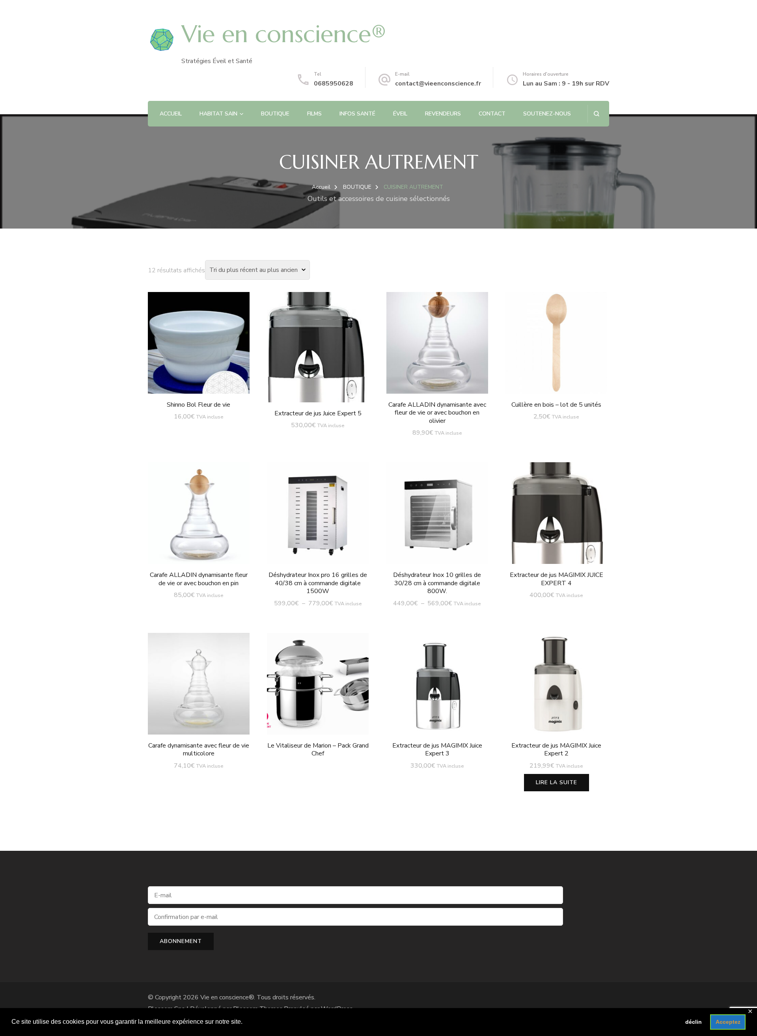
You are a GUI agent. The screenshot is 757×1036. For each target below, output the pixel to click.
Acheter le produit (318, 679)
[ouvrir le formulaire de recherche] (596, 114)
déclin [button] (693, 1022)
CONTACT (492, 113)
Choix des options (318, 519)
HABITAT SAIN (218, 113)
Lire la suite (556, 782)
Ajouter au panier (198, 340)
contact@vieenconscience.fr (438, 83)
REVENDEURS (443, 113)
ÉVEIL (400, 113)
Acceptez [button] (728, 1022)
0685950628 (333, 83)
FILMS (314, 113)
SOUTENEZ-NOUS (547, 113)
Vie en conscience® (283, 34)
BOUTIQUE (275, 113)
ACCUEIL (171, 113)
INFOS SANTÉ (357, 113)
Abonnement (181, 941)
